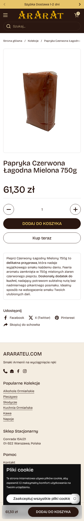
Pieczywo (10, 397)
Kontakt (9, 462)
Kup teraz (42, 238)
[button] (76, 15)
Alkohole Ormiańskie (18, 391)
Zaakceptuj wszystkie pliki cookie (42, 498)
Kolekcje (33, 40)
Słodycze (10, 402)
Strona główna (12, 40)
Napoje (8, 419)
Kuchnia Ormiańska (18, 408)
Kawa (7, 413)
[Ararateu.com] (41, 15)
